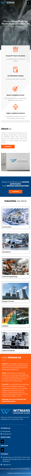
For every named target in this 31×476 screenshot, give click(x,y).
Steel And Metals (8, 351)
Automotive (6, 227)
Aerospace (6, 252)
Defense (5, 326)
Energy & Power (8, 301)
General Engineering (9, 277)
